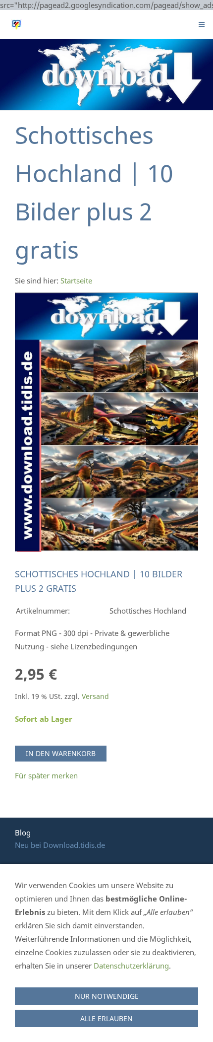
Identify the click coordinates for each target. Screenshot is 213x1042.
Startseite (76, 280)
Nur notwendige (107, 996)
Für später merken (46, 775)
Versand (95, 696)
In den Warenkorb (61, 753)
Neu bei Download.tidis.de (60, 845)
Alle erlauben (106, 1018)
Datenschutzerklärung (131, 966)
